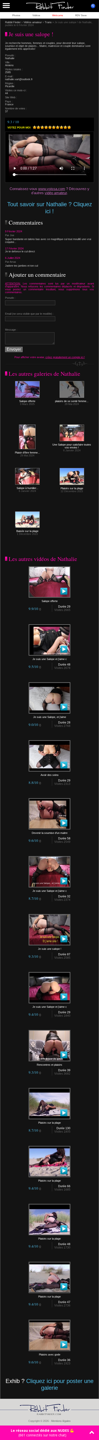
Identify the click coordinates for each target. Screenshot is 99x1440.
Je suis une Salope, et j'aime (49, 717)
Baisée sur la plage (27, 531)
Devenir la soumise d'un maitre (50, 832)
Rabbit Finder (13, 22)
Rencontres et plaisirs (49, 1064)
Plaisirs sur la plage (72, 488)
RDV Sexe (81, 15)
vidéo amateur (56, 193)
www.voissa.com (51, 189)
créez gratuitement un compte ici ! (65, 357)
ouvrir (93, 6)
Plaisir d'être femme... (27, 452)
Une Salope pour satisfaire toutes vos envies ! (71, 446)
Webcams (57, 15)
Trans (48, 22)
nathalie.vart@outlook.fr (19, 79)
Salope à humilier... (27, 488)
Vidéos (36, 15)
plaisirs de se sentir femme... (71, 401)
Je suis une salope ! (49, 948)
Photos (16, 15)
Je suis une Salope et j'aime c (49, 659)
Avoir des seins (50, 774)
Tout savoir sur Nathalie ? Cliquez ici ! (49, 207)
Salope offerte (27, 401)
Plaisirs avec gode (49, 1354)
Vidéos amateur (33, 22)
